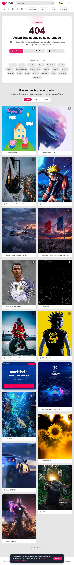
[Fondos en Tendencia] (4, 9)
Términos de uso (8, 561)
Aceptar (57, 558)
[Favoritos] (13, 9)
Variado (21, 65)
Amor (53, 9)
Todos (28, 99)
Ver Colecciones (56, 51)
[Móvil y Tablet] (22, 9)
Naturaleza (31, 65)
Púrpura (37, 77)
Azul (28, 73)
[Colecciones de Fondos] (8, 9)
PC (37, 99)
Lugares (64, 69)
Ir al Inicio (17, 51)
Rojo (20, 73)
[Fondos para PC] (17, 9)
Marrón (45, 73)
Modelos (9, 69)
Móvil (46, 99)
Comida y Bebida (21, 69)
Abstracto (32, 9)
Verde (36, 73)
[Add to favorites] (33, 108)
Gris (54, 73)
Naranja (63, 73)
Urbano (41, 65)
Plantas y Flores (35, 69)
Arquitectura (51, 65)
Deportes (55, 69)
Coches (46, 69)
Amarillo (43, 9)
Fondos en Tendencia (36, 51)
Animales (63, 9)
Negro (12, 73)
